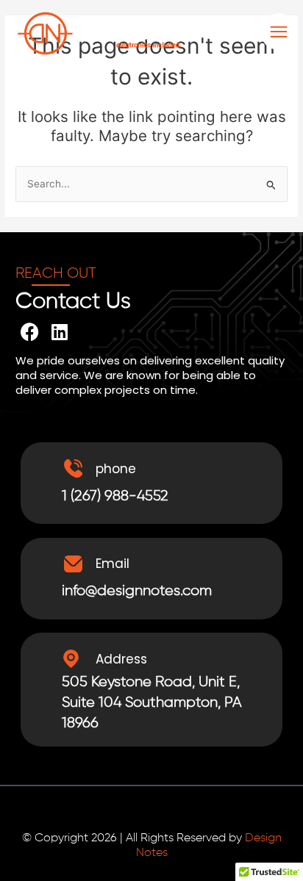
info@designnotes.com (137, 590)
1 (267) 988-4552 (115, 496)
